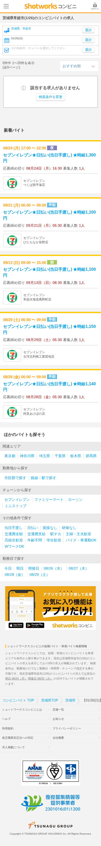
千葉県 (60, 456)
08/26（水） (54, 568)
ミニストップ (15, 506)
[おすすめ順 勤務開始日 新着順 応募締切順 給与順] (79, 66)
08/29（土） (40, 575)
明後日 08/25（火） (40, 678)
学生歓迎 (54, 540)
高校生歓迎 (14, 540)
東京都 (9, 456)
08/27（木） (79, 568)
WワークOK (14, 546)
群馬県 (91, 456)
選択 (88, 40)
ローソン (75, 500)
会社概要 (58, 737)
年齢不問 (34, 540)
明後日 (33, 568)
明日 (20, 568)
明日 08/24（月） (16, 678)
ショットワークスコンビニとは (22, 709)
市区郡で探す (15, 478)
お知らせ (58, 718)
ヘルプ (6, 718)
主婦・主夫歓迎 (78, 534)
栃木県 (75, 456)
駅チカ (55, 534)
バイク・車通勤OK (81, 540)
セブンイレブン (17, 500)
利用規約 (7, 728)
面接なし (50, 528)
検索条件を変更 (50, 97)
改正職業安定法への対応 (17, 737)
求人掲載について (13, 747)
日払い (32, 528)
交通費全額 (14, 534)
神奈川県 (27, 456)
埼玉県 (44, 456)
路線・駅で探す (43, 478)
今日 (8, 568)
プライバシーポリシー (67, 728)
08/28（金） (15, 575)
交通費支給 (36, 534)
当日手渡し (13, 528)
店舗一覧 (58, 709)
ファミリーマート (48, 500)
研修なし (69, 528)
